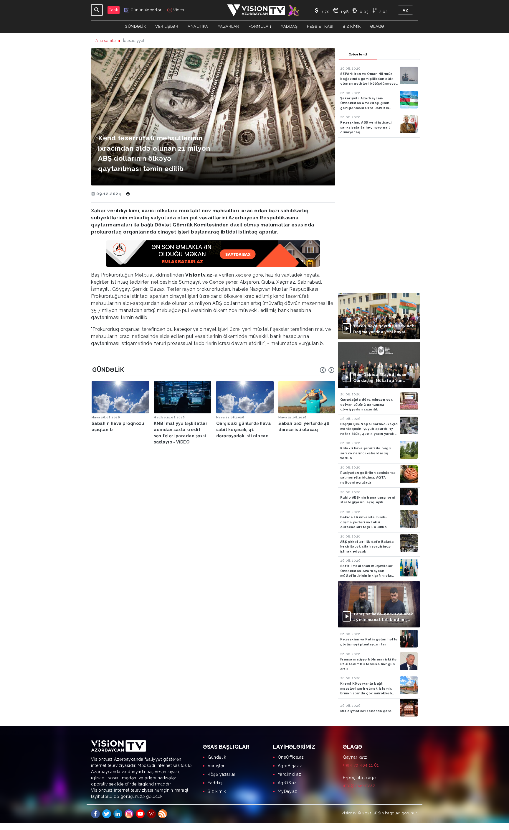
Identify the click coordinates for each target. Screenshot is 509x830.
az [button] (405, 10)
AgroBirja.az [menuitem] (290, 765)
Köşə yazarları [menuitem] (222, 774)
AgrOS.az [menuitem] (287, 782)
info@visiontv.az (359, 785)
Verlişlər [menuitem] (216, 765)
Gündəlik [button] (135, 26)
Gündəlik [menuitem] (217, 757)
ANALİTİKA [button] (198, 26)
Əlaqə (377, 26)
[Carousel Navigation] (327, 370)
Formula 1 (260, 26)
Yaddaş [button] (289, 26)
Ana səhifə (105, 40)
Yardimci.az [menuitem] (289, 774)
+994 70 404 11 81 (361, 765)
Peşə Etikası (320, 26)
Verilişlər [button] (166, 26)
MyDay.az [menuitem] (287, 791)
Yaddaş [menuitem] (215, 782)
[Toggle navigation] (97, 10)
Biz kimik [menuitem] (217, 791)
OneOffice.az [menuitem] (291, 757)
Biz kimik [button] (352, 26)
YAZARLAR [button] (228, 26)
